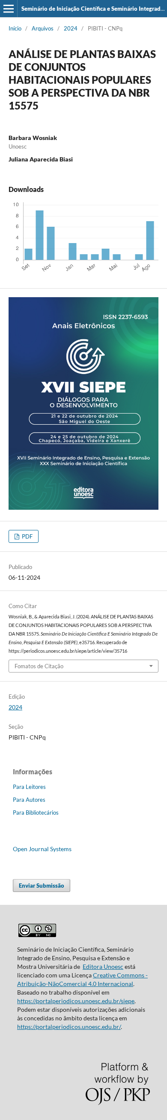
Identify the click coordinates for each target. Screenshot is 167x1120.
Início (15, 28)
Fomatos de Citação (39, 666)
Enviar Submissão (41, 885)
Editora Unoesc (103, 966)
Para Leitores (29, 786)
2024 (71, 28)
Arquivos (43, 28)
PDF (27, 536)
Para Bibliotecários (36, 812)
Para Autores (29, 799)
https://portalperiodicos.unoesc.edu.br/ (69, 1026)
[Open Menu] (8, 8)
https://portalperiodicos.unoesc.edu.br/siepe (75, 1000)
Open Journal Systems (42, 848)
